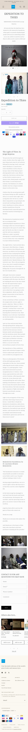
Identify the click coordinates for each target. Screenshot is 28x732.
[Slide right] (17, 96)
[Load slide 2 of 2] (15, 68)
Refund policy (4, 724)
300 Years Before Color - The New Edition (5, 633)
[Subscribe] (24, 700)
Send (6, 608)
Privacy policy (12, 724)
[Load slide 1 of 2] (13, 68)
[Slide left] (10, 96)
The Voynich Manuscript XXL (17, 632)
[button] (3, 7)
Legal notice (16, 727)
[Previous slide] (10, 68)
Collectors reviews (5, 680)
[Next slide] (17, 68)
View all (14, 651)
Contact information (7, 727)
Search (3, 685)
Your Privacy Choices (6, 687)
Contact (3, 683)
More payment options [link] (14, 126)
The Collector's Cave (19, 680)
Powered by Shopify (17, 729)
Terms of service (21, 724)
